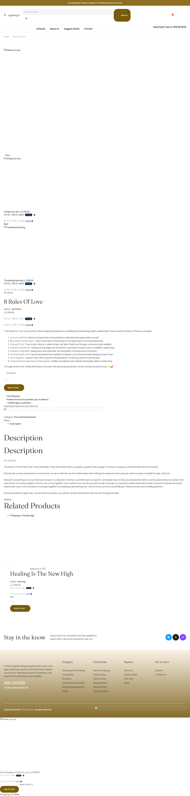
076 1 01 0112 (14, 683)
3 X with (14, 214)
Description (15, 423)
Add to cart (13, 387)
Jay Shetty (16, 309)
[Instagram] (183, 637)
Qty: (12, 596)
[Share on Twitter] (13, 420)
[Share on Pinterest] (17, 420)
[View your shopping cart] (171, 15)
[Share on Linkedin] (19, 420)
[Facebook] (168, 637)
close (16, 794)
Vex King (21, 581)
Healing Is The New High (41, 573)
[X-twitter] (176, 637)
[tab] (98, 423)
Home (6, 36)
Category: (9, 417)
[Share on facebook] (12, 420)
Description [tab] (23, 437)
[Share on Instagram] (15, 420)
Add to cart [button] (19, 608)
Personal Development (25, 417)
